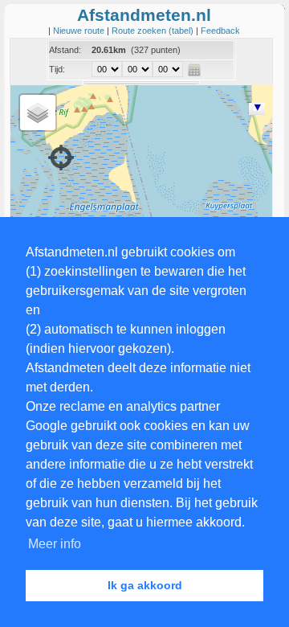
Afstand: (65, 50)
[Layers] (37, 112)
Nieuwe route (80, 30)
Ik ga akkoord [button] (145, 585)
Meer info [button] (54, 544)
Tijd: (57, 69)
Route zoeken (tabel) (154, 30)
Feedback (220, 30)
